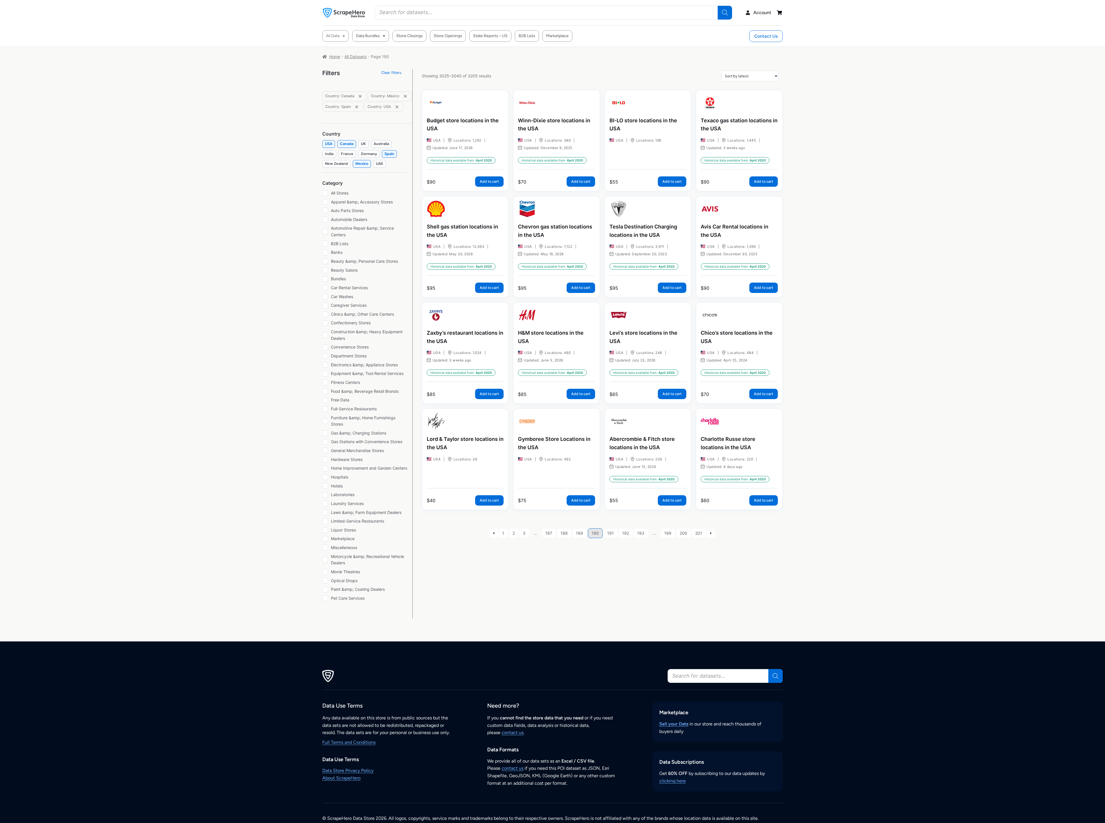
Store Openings (448, 35)
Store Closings (409, 35)
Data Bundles (368, 35)
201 (698, 533)
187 (548, 533)
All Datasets (355, 56)
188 (564, 533)
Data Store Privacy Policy (348, 770)
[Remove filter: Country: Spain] (356, 107)
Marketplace (557, 35)
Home (334, 56)
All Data (333, 35)
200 (683, 533)
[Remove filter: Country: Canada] (360, 96)
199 (667, 533)
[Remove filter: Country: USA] (397, 107)
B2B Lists (527, 35)
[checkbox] (328, 144)
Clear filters (391, 73)
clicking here (672, 781)
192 (625, 533)
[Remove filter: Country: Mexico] (405, 96)
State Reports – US (490, 35)
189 (579, 533)
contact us (512, 732)
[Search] (725, 13)
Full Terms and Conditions (349, 742)
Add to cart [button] (489, 181)
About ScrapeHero (341, 778)
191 (610, 533)
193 (640, 533)
